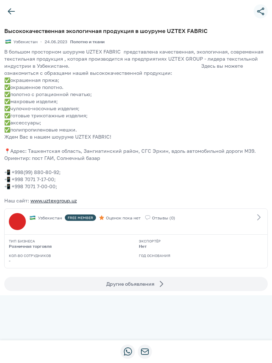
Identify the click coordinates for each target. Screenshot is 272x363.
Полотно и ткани (87, 41)
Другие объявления (130, 284)
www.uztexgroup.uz (53, 200)
